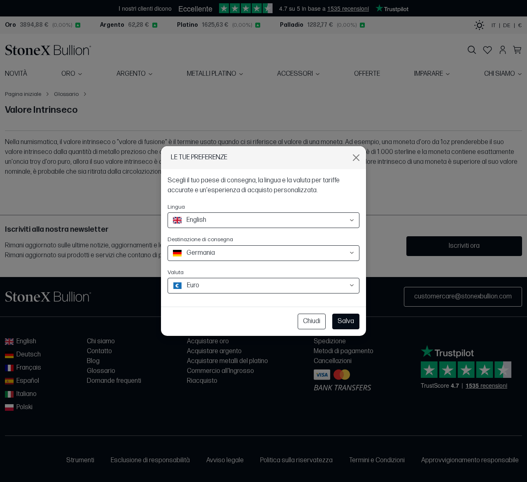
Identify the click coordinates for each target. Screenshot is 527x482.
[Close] (356, 157)
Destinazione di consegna (200, 239)
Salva (346, 321)
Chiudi (311, 321)
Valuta (176, 272)
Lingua (176, 206)
